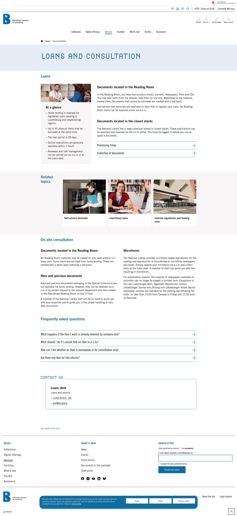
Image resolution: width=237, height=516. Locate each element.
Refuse (160, 501)
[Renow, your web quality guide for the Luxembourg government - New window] (7, 513)
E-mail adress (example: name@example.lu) (176, 453)
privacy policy (76, 504)
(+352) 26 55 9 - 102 (62, 398)
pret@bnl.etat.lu (60, 403)
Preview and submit (172, 470)
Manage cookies (183, 501)
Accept (137, 501)
